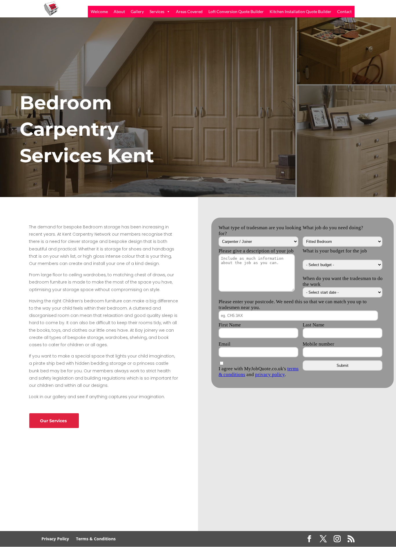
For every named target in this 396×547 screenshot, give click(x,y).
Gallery (137, 11)
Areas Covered (189, 11)
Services (157, 11)
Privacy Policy (55, 538)
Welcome (99, 11)
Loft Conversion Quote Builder (236, 11)
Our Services (53, 420)
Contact (344, 11)
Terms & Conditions (96, 538)
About (119, 11)
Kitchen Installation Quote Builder (300, 11)
